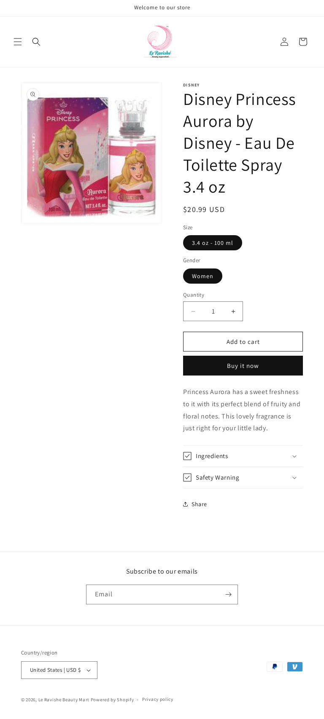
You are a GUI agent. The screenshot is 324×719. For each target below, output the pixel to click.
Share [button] (199, 504)
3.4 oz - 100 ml (212, 243)
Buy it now (243, 366)
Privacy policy (157, 699)
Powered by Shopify (112, 700)
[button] (17, 41)
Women (202, 276)
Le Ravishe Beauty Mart (63, 700)
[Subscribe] (228, 594)
